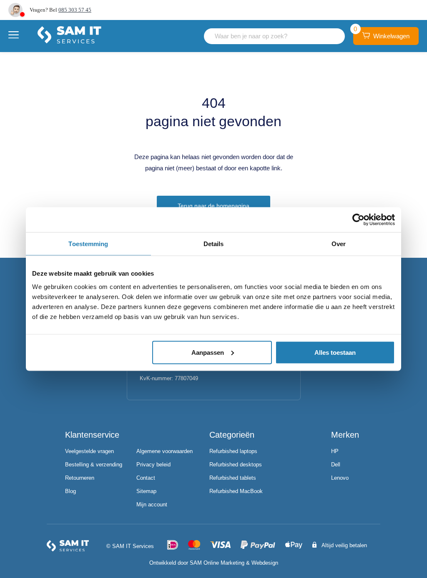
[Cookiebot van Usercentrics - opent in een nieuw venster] (358, 220)
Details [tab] (213, 243)
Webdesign (264, 563)
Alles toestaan (335, 352)
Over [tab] (339, 243)
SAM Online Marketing (217, 563)
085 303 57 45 (74, 10)
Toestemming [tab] (88, 243)
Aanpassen (207, 352)
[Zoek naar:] (274, 36)
